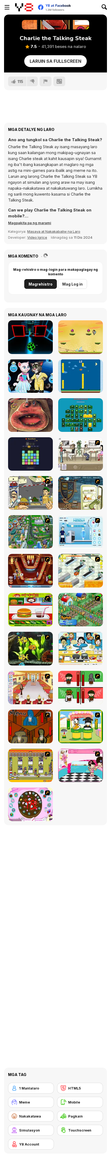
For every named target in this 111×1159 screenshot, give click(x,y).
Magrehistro (41, 284)
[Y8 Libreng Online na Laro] (24, 7)
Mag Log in (72, 284)
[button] (29, 223)
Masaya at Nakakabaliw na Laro (53, 231)
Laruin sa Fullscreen (55, 61)
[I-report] (45, 81)
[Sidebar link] (7, 7)
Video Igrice (37, 237)
